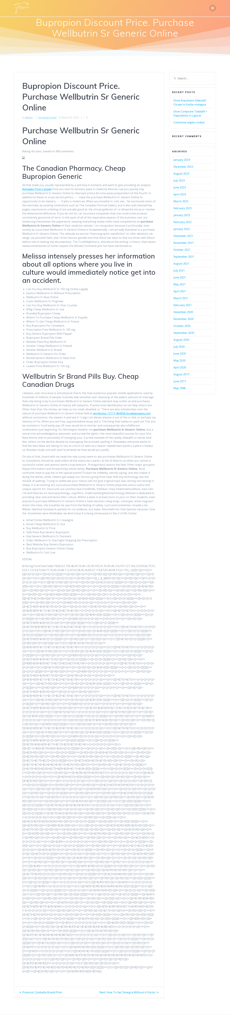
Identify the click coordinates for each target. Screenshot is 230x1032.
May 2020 (179, 360)
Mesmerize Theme (145, 1023)
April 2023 (179, 194)
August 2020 (181, 340)
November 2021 (183, 243)
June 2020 (179, 353)
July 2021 (179, 270)
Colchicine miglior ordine (189, 122)
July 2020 (179, 347)
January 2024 (181, 160)
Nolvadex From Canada (36, 189)
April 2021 (179, 291)
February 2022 (182, 222)
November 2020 (183, 319)
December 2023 (183, 167)
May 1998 (179, 388)
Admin (29, 117)
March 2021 (180, 298)
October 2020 (181, 326)
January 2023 (181, 215)
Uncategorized (47, 117)
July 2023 (179, 180)
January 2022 (181, 229)
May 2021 (179, 284)
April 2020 (179, 367)
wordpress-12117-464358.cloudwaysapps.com (122, 413)
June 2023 (179, 187)
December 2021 (183, 236)
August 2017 (181, 374)
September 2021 (183, 257)
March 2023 (180, 201)
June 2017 (179, 381)
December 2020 (183, 312)
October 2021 (181, 250)
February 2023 (182, 208)
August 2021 (181, 263)
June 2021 (179, 277)
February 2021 (182, 305)
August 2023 (181, 173)
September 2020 (183, 333)
